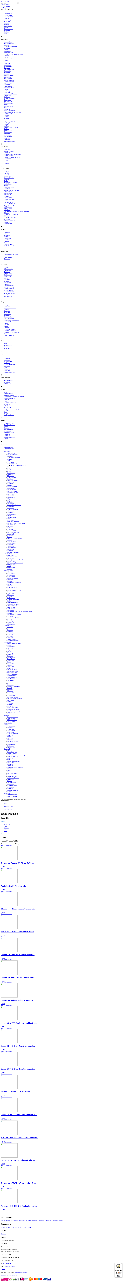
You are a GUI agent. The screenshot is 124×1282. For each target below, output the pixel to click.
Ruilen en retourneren (17, 1227)
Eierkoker (6, 115)
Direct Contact (27, 1227)
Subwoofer (7, 239)
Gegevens (3, 1220)
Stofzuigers (7, 45)
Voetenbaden (7, 282)
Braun (5, 826)
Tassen (6, 278)
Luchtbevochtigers (9, 80)
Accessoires (7, 152)
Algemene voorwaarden (51, 1220)
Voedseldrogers (8, 136)
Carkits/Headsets (8, 244)
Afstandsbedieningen (9, 199)
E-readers (6, 327)
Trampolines (7, 407)
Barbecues (7, 63)
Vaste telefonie (8, 42)
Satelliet (6, 181)
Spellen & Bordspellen (10, 402)
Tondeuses (7, 272)
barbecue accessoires (9, 141)
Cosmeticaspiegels (9, 288)
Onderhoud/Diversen (9, 425)
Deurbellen (7, 139)
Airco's (6, 49)
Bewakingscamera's (9, 220)
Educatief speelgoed (9, 398)
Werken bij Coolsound (12, 1220)
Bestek (6, 104)
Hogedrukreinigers (9, 423)
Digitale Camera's (8, 151)
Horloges (6, 267)
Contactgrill (7, 123)
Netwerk (6, 309)
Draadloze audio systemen (11, 214)
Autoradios (7, 232)
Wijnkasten (7, 370)
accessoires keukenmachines (15, 54)
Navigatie (6, 241)
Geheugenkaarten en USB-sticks (12, 154)
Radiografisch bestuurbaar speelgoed (14, 396)
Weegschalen (7, 276)
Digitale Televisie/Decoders (11, 190)
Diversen (6, 55)
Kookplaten (7, 363)
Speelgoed (7, 30)
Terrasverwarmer (8, 429)
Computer (6, 23)
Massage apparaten (9, 290)
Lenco (5, 829)
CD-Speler (7, 171)
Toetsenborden (8, 317)
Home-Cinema (8, 175)
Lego (5, 392)
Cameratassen (7, 158)
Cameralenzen (8, 161)
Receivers (6, 179)
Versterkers (7, 235)
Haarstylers (7, 284)
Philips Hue (7, 109)
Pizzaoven (7, 124)
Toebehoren (7, 382)
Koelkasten (7, 358)
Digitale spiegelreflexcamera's (12, 157)
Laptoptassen (7, 321)
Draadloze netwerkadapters (11, 332)
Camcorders (7, 149)
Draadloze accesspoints (10, 330)
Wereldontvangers (9, 205)
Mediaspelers (7, 194)
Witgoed (6, 27)
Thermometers (8, 296)
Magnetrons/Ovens (9, 87)
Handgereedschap (9, 432)
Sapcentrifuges (8, 101)
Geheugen (7, 311)
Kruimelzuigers (8, 78)
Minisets (6, 185)
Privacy (60, 1220)
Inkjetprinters (7, 314)
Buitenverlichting (8, 447)
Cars (5, 401)
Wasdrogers (7, 360)
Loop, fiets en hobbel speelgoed (12, 409)
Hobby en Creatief (9, 415)
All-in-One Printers (9, 318)
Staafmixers (7, 97)
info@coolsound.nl (10, 1266)
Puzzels (6, 413)
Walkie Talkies (8, 348)
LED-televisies (8, 207)
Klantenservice (41, 1220)
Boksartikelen (7, 383)
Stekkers (6, 129)
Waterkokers (7, 65)
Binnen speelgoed (9, 395)
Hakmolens (7, 133)
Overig (6, 305)
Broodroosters (8, 62)
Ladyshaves (7, 279)
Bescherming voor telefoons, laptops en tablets (16, 211)
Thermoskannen (8, 106)
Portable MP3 (7, 176)
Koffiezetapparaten (9, 43)
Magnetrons (7, 366)
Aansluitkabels (8, 208)
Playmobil (6, 399)
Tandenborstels (8, 275)
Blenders (6, 74)
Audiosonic (7, 825)
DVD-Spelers (7, 173)
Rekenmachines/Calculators (11, 320)
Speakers (6, 196)
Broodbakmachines (9, 69)
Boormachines (8, 257)
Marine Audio (7, 184)
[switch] (118, 1276)
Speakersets (7, 315)
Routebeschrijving (32, 1220)
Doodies (6, 828)
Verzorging (7, 21)
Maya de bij (7, 404)
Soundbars (7, 219)
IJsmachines (7, 92)
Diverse (6, 410)
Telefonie (6, 24)
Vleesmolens (7, 135)
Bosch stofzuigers (12, 46)
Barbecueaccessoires (9, 437)
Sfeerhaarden (7, 71)
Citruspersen (7, 100)
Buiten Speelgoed (8, 393)
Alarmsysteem (8, 223)
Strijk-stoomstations (9, 98)
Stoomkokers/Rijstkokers (10, 94)
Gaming (6, 326)
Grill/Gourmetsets (8, 58)
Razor (5, 412)
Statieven (6, 163)
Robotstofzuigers (8, 103)
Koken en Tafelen (9, 119)
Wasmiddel (7, 118)
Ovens (6, 60)
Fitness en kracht (8, 29)
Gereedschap (7, 20)
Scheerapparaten (8, 269)
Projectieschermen (9, 187)
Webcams (6, 324)
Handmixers (7, 95)
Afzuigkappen (8, 361)
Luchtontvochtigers (9, 81)
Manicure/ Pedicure (9, 287)
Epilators (6, 281)
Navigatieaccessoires (9, 246)
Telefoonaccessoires (9, 343)
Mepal (5, 107)
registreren (7, 7)
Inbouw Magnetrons (9, 364)
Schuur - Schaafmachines (11, 254)
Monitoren (7, 312)
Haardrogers (7, 270)
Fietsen (6, 438)
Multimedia (7, 236)
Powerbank (7, 306)
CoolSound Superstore (21, 1272)
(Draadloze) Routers (9, 329)
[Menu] (121, 1264)
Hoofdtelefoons (8, 191)
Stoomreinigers (8, 77)
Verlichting (7, 33)
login (2, 7)
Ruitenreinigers (8, 132)
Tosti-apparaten (8, 66)
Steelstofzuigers (8, 130)
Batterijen (6, 116)
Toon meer (3, 834)
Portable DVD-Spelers (10, 204)
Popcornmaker (8, 113)
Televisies (6, 216)
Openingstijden (23, 1220)
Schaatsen (6, 405)
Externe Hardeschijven (10, 308)
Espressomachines (9, 75)
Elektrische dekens (9, 285)
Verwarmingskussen (9, 293)
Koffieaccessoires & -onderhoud (12, 112)
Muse (5, 831)
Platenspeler (7, 222)
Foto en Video (8, 15)
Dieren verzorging (9, 291)
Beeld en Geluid (8, 16)
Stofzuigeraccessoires (9, 110)
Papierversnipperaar (9, 335)
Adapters (6, 213)
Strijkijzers (7, 48)
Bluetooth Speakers (9, 202)
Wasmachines (7, 357)
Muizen (6, 323)
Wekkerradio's (8, 193)
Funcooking (7, 138)
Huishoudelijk (8, 13)
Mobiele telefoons (9, 347)
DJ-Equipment (8, 197)
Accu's (6, 160)
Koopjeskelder (8, 26)
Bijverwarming (8, 86)
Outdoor (6, 32)
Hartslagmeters (8, 273)
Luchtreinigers (8, 83)
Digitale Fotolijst (8, 155)
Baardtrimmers (8, 295)
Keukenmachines (8, 52)
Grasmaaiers (7, 431)
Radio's (6, 200)
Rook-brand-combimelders (11, 127)
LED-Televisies (11, 217)
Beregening (7, 426)
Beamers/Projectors (9, 178)
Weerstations (7, 51)
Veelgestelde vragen (6, 1227)
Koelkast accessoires (9, 372)
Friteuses (6, 57)
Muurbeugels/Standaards (10, 182)
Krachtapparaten (8, 380)
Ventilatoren (7, 84)
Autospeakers (7, 238)
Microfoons (7, 210)
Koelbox (6, 126)
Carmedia (6, 18)
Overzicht (3, 1234)
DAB (5, 233)
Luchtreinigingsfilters (9, 121)
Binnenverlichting (9, 448)
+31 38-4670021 (7, 1263)
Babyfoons (7, 68)
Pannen (6, 89)
